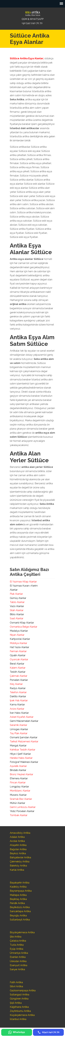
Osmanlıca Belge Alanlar (23, 626)
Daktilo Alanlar (18, 696)
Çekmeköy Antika (19, 861)
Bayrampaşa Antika (21, 890)
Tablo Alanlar (17, 602)
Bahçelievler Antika (20, 857)
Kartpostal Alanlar (20, 638)
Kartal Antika (17, 869)
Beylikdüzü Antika (20, 907)
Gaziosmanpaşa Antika (23, 990)
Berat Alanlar (17, 663)
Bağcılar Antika (18, 849)
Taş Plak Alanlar (18, 733)
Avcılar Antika (17, 841)
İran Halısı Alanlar (19, 712)
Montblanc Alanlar (20, 790)
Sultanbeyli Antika (20, 919)
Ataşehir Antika (18, 845)
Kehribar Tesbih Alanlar (22, 749)
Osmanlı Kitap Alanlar (22, 622)
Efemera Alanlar (19, 778)
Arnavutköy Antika (20, 832)
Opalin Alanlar (17, 655)
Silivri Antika (16, 986)
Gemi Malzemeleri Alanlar (24, 721)
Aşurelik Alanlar (18, 766)
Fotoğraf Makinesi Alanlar (24, 762)
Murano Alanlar (18, 794)
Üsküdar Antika (18, 961)
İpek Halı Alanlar (19, 700)
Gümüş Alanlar (18, 598)
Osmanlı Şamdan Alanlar (23, 737)
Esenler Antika (18, 957)
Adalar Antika (17, 837)
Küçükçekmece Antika (22, 1015)
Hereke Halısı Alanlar (21, 757)
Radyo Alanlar (18, 688)
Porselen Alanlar (19, 680)
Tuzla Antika (17, 944)
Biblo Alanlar (17, 614)
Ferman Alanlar (18, 651)
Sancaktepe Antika (20, 911)
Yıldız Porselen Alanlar (22, 811)
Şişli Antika (16, 1002)
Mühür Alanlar (17, 803)
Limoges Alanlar (19, 729)
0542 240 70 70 (32, 12)
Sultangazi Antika (19, 994)
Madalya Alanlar (19, 630)
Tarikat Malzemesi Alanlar (24, 741)
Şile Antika (15, 936)
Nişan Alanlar (17, 634)
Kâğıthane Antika (19, 1006)
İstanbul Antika (18, 1019)
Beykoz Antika (18, 853)
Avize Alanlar (17, 708)
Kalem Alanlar (17, 667)
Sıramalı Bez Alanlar (21, 799)
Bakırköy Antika (18, 865)
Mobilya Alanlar (18, 643)
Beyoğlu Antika (18, 915)
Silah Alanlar (16, 610)
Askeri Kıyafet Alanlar (21, 716)
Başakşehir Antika (19, 882)
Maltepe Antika (18, 895)
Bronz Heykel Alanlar (21, 774)
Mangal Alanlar (18, 745)
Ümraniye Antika (19, 952)
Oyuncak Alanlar (19, 659)
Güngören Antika (19, 998)
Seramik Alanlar (18, 725)
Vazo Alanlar (17, 606)
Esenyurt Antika (18, 965)
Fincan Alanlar (18, 782)
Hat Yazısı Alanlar (19, 647)
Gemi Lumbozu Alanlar (23, 807)
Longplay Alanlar (19, 786)
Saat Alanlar (16, 618)
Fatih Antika (16, 982)
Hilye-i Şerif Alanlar (20, 753)
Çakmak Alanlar (18, 675)
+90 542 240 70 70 (32, 23)
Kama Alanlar (17, 704)
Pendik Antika (17, 903)
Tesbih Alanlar (17, 671)
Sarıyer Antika (17, 969)
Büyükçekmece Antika (22, 932)
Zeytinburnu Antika (20, 1011)
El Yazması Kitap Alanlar (23, 581)
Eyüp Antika (16, 948)
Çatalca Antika (18, 940)
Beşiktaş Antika (18, 899)
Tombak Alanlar (18, 815)
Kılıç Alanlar (16, 684)
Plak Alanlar (16, 593)
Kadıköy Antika (18, 886)
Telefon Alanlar (18, 692)
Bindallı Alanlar (18, 770)
